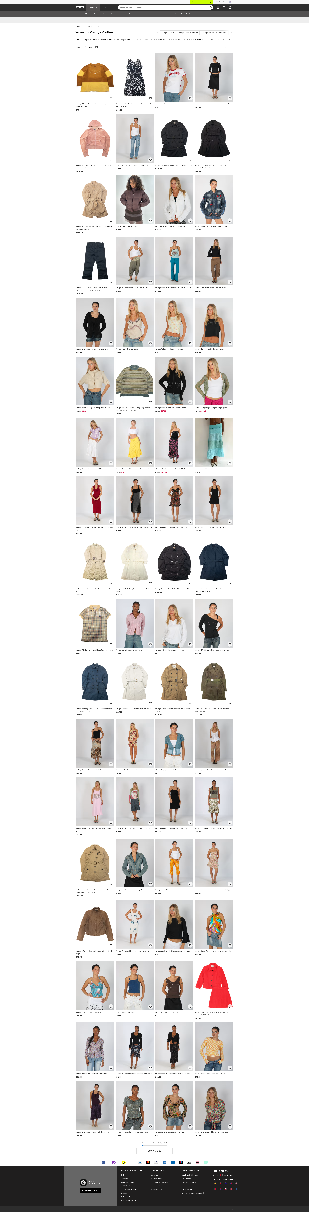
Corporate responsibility (159, 1182)
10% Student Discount (129, 1189)
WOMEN (93, 7)
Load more (154, 1151)
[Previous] (157, 33)
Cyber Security (156, 1189)
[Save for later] (111, 98)
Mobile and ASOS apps (190, 1175)
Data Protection (126, 1197)
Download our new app (201, 2)
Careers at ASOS (157, 1178)
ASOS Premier (126, 1186)
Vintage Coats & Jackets (188, 32)
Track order (125, 1178)
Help (123, 1175)
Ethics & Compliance (128, 1200)
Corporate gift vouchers (190, 1182)
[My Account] (218, 7)
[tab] (80, 14)
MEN (107, 7)
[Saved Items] (224, 7)
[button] (215, 1183)
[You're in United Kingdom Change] (230, 2)
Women (87, 26)
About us (154, 1175)
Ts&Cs (221, 1209)
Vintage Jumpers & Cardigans (214, 32)
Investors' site (156, 1186)
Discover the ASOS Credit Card (193, 1193)
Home (78, 26)
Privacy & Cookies (211, 1209)
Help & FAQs (220, 2)
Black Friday (186, 1186)
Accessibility (229, 1209)
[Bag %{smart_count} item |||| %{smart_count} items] (230, 7)
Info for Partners (187, 1189)
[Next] (231, 33)
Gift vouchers (186, 1178)
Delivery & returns (127, 1182)
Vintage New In (167, 32)
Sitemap (124, 1193)
